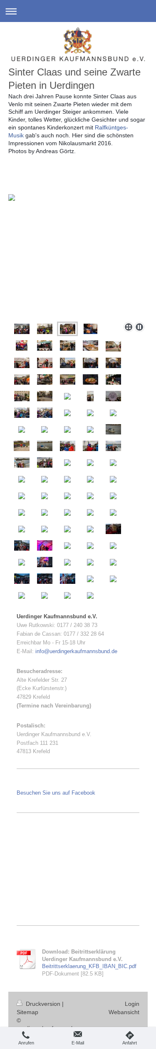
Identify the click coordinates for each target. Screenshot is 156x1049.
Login (132, 1003)
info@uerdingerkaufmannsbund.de (76, 651)
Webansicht (124, 1012)
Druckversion (43, 1003)
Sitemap (27, 1012)
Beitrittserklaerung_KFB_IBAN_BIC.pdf (89, 966)
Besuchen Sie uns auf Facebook (56, 793)
